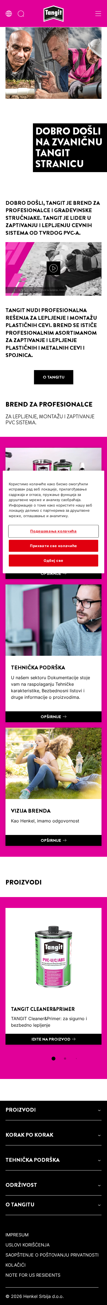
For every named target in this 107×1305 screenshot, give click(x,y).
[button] (53, 1110)
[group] (53, 988)
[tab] (53, 1058)
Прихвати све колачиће (53, 546)
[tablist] (53, 1058)
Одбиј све (53, 560)
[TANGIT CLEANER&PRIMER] (53, 976)
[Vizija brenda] (53, 787)
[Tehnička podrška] (53, 653)
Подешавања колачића (53, 531)
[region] (54, 522)
